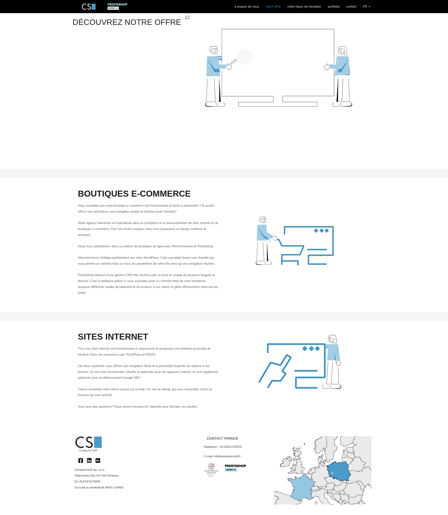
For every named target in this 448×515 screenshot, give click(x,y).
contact (351, 6)
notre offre (273, 6)
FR (365, 6)
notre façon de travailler (304, 6)
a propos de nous (246, 6)
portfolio (334, 6)
